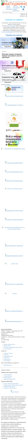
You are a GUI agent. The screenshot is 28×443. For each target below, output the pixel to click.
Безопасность (7, 359)
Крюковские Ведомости (10, 379)
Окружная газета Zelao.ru (10, 388)
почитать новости (11, 25)
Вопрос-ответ (7, 345)
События (6, 354)
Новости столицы (8, 353)
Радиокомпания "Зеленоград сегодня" (13, 385)
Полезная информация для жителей (13, 347)
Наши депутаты (8, 348)
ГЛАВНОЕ (23, 14)
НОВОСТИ (23, 16)
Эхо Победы (7, 360)
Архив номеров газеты (9, 344)
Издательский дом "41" (9, 386)
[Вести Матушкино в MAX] (22, 6)
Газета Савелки (8, 374)
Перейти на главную (14, 35)
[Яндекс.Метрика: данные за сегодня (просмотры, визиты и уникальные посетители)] (15, 391)
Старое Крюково (8, 376)
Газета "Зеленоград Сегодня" (11, 383)
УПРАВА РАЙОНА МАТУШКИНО (9, 7)
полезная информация (7, 31)
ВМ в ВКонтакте (8, 365)
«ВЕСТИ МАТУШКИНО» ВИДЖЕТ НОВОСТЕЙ (16, 8)
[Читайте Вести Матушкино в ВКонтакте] (24, 6)
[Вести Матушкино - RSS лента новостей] (23, 9)
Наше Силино (7, 377)
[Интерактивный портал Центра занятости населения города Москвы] (14, 234)
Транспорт (6, 357)
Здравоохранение (8, 356)
